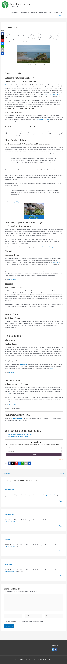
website (31, 136)
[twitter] (60, 15)
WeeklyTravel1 (8, 564)
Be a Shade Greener (20, 4)
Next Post (62, 473)
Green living (34, 12)
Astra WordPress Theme (46, 659)
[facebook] (56, 649)
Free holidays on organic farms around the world (20, 434)
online (51, 368)
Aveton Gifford (12, 331)
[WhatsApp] (2, 46)
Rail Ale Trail (55, 262)
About (50, 12)
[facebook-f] (62, 15)
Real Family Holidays (14, 202)
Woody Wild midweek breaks (12, 130)
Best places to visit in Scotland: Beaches (18, 436)
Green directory (43, 12)
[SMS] (2, 43)
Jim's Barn (11, 247)
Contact (56, 12)
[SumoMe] (2, 53)
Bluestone (7, 85)
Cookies (63, 12)
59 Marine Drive (13, 405)
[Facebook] (2, 33)
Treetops (11, 310)
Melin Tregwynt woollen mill (51, 94)
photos (8, 393)
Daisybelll (7, 539)
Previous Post (5, 473)
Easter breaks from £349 (43, 119)
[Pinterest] (2, 40)
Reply (60, 501)
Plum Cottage (12, 279)
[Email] (2, 50)
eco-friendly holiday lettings (46, 247)
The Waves (11, 372)
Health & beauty (15, 12)
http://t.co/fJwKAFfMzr (50, 495)
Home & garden (25, 12)
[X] (2, 37)
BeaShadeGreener (9, 489)
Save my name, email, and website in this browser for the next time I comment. (25, 621)
